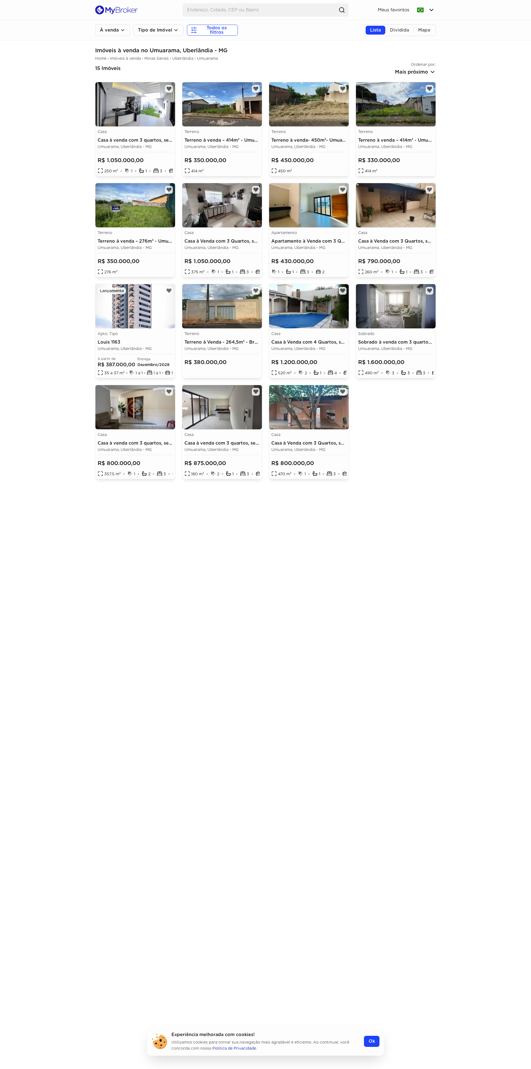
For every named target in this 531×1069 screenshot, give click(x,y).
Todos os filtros (217, 30)
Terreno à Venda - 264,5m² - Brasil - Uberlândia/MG (242, 342)
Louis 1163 (109, 342)
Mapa (424, 30)
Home (100, 58)
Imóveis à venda (125, 58)
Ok (372, 1041)
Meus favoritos (393, 9)
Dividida (399, 30)
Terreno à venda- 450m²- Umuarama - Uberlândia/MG (331, 140)
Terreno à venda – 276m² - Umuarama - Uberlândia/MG (159, 241)
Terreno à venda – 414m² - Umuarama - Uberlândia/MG (245, 140)
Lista (375, 30)
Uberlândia (182, 58)
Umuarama (207, 58)
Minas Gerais (156, 58)
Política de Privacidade (234, 1048)
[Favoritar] (256, 89)
